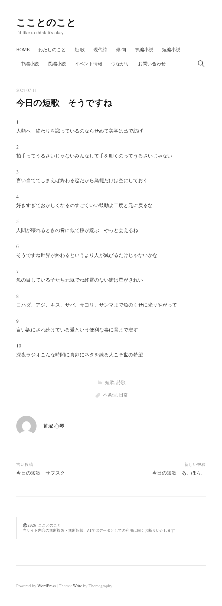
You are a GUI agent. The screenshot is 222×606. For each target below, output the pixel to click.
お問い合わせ (152, 63)
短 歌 (79, 49)
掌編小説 (144, 49)
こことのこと (46, 22)
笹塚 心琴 (53, 425)
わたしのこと (52, 49)
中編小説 (30, 63)
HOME (23, 49)
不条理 (110, 395)
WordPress (46, 585)
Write (77, 585)
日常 (123, 395)
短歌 (109, 382)
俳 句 (121, 49)
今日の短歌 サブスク (40, 472)
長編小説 (57, 63)
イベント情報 (88, 63)
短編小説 (171, 49)
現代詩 (100, 49)
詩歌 (121, 382)
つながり (120, 63)
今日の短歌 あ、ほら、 (179, 472)
